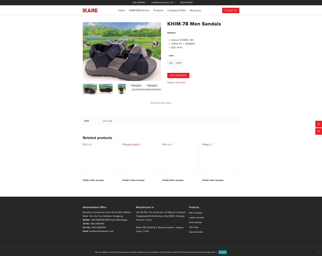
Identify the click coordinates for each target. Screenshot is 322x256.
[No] (319, 252)
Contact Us (231, 10)
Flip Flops (194, 227)
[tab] (161, 103)
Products (158, 10)
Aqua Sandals (196, 232)
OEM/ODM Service (139, 10)
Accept (223, 252)
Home (121, 10)
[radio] (171, 62)
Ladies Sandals (196, 217)
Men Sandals (180, 83)
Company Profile (176, 10)
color (171, 56)
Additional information (160, 103)
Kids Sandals (195, 222)
